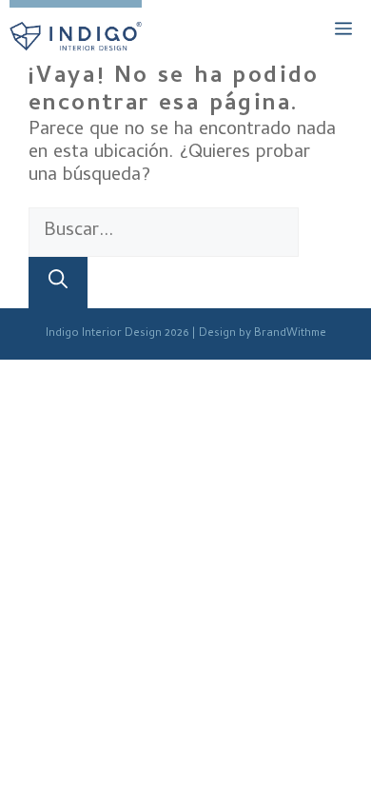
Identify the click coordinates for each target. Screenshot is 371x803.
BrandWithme (290, 333)
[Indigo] (76, 36)
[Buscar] (58, 282)
